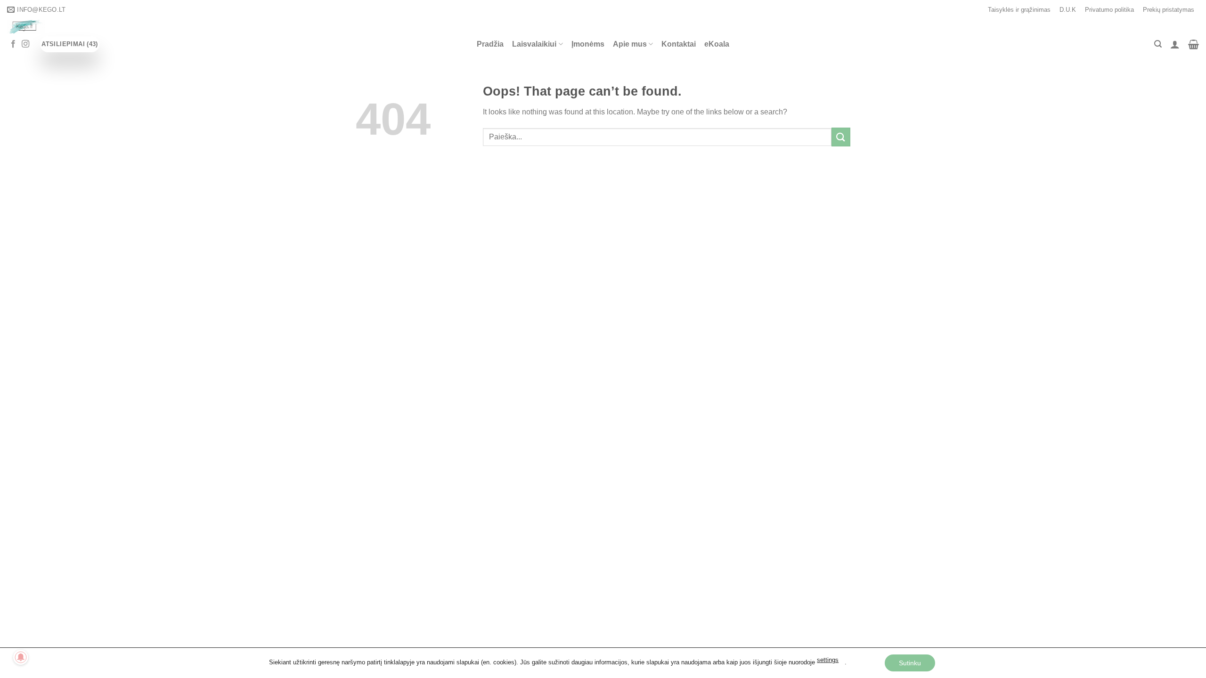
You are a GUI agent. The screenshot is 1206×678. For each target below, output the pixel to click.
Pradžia (490, 44)
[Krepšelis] (1193, 44)
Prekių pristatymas (1168, 9)
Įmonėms (587, 44)
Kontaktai (678, 44)
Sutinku (910, 663)
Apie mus (630, 44)
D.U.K (1067, 9)
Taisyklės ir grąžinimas (1019, 9)
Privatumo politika (1109, 9)
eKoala (716, 44)
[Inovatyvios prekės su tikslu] (172, 27)
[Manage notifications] (20, 657)
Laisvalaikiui (534, 44)
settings (828, 660)
